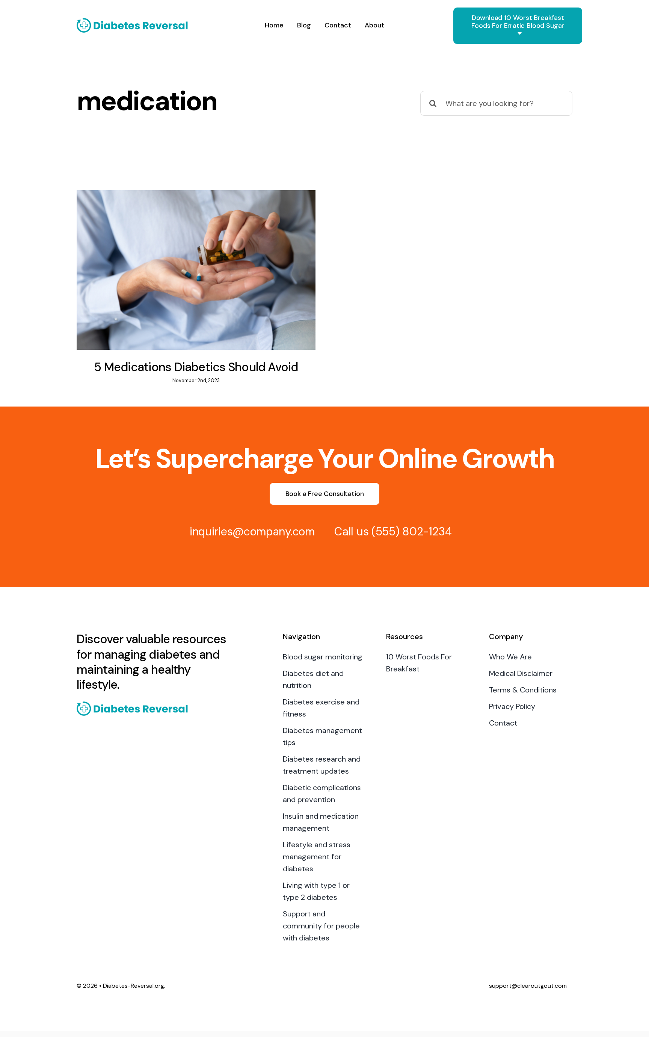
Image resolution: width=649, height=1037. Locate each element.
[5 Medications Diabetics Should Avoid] (196, 270)
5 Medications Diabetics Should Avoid (196, 367)
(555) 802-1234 (411, 531)
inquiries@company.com (252, 531)
